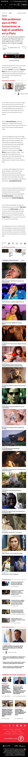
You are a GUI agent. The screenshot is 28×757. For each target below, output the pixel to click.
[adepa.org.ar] (16, 746)
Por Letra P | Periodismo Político (5, 47)
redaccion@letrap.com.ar (19, 753)
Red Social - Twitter (10, 725)
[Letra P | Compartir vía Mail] (25, 243)
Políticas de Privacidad (20, 755)
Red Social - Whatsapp (25, 725)
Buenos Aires (18, 729)
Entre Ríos (13, 731)
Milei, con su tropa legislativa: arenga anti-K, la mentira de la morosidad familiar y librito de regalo (14, 658)
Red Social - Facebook (13, 725)
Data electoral (13, 8)
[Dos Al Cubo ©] (6, 746)
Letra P (5, 13)
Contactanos (4, 725)
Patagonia (15, 733)
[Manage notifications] (25, 749)
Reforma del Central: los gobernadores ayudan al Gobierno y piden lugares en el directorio (14, 663)
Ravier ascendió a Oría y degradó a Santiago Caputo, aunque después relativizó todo (13, 667)
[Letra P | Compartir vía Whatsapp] (9, 243)
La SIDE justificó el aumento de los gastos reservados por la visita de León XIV (13, 647)
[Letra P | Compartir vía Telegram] (21, 243)
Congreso (21, 733)
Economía (11, 729)
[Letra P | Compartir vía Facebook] (17, 243)
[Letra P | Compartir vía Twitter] (13, 243)
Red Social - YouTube (21, 725)
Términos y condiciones (10, 755)
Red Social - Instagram (17, 725)
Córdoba (19, 731)
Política (10, 13)
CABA (23, 729)
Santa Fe (8, 731)
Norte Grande (7, 733)
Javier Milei (12, 1)
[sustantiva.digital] (22, 746)
